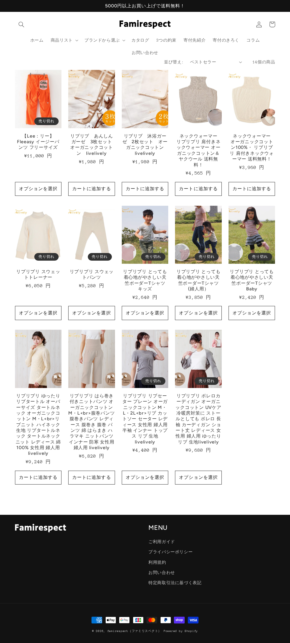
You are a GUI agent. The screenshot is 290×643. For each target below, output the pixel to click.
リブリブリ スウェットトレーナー (38, 274)
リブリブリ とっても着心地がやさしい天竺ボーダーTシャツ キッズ (145, 280)
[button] (21, 24)
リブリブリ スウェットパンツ (92, 274)
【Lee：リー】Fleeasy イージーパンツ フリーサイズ (38, 141)
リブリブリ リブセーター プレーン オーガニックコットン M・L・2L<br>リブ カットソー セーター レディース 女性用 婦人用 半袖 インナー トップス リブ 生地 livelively (145, 419)
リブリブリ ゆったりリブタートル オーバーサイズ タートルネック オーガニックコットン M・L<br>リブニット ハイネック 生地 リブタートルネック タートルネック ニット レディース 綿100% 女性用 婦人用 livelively (38, 424)
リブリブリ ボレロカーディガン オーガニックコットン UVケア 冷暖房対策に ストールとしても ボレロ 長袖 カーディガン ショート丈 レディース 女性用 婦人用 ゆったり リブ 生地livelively (198, 419)
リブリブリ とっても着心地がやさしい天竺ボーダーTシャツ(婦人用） (198, 280)
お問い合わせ (161, 572)
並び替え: (174, 62)
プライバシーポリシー (170, 552)
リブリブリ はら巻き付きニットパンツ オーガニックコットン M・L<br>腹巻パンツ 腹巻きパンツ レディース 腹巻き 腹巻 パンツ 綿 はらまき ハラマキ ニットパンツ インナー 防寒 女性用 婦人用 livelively (91, 421)
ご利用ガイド (161, 541)
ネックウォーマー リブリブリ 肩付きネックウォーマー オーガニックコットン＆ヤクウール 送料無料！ (199, 150)
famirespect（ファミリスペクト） (134, 631)
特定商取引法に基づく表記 (175, 582)
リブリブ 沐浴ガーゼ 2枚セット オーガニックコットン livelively (145, 144)
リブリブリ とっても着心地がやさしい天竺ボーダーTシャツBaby (252, 280)
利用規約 (157, 562)
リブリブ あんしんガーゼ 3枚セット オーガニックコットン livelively (92, 144)
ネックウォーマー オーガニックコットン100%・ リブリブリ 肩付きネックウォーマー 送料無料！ (252, 147)
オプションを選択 (38, 188)
